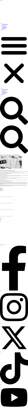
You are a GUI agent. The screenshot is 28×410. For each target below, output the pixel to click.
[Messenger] (14, 220)
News (1, 23)
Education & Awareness (4, 28)
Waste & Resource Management (5, 27)
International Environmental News (5, 24)
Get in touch (2, 29)
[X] (14, 219)
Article (1, 25)
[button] (14, 59)
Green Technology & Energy (4, 26)
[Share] (14, 221)
